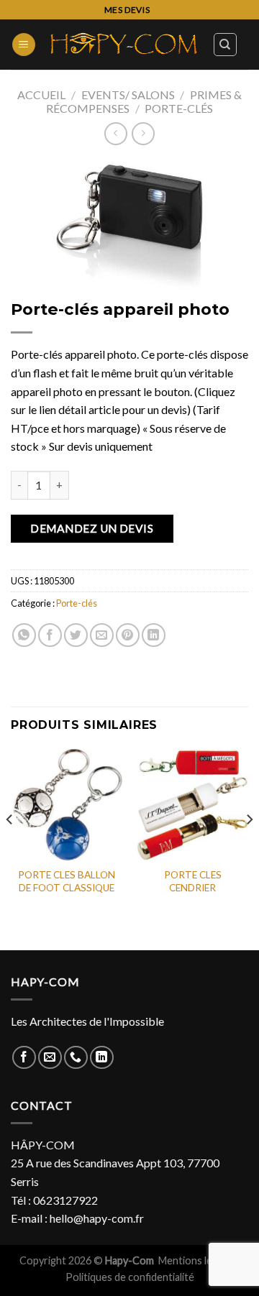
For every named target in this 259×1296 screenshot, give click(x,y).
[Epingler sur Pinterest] (128, 635)
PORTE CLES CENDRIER (193, 881)
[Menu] (23, 45)
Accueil (41, 94)
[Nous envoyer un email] (50, 1058)
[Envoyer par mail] (102, 635)
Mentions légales (198, 1260)
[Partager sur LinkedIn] (153, 635)
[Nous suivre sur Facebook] (24, 1058)
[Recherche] (225, 44)
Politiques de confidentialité (129, 1277)
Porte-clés (179, 108)
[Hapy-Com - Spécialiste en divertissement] (124, 45)
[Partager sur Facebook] (50, 635)
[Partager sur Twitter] (76, 635)
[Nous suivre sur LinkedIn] (102, 1058)
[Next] (249, 848)
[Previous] (10, 848)
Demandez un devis (91, 528)
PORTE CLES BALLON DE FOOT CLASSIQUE (66, 881)
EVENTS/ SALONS (128, 94)
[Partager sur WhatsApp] (24, 635)
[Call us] (76, 1058)
